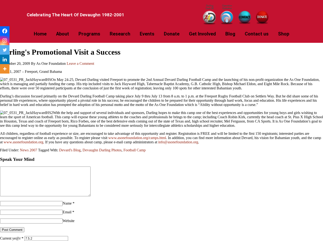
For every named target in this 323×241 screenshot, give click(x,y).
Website (68, 221)
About (62, 34)
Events (147, 34)
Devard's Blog (70, 150)
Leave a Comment (80, 63)
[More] (4, 69)
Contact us (257, 34)
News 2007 (28, 150)
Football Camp (134, 150)
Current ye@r (11, 238)
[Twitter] (4, 50)
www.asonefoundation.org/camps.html (137, 138)
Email (67, 212)
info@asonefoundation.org (178, 142)
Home (40, 34)
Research (120, 34)
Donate (171, 34)
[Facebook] (4, 31)
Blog (230, 34)
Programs (89, 34)
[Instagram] (4, 40)
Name (67, 203)
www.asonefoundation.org (23, 142)
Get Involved (202, 34)
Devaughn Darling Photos (102, 150)
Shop (283, 34)
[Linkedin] (4, 59)
